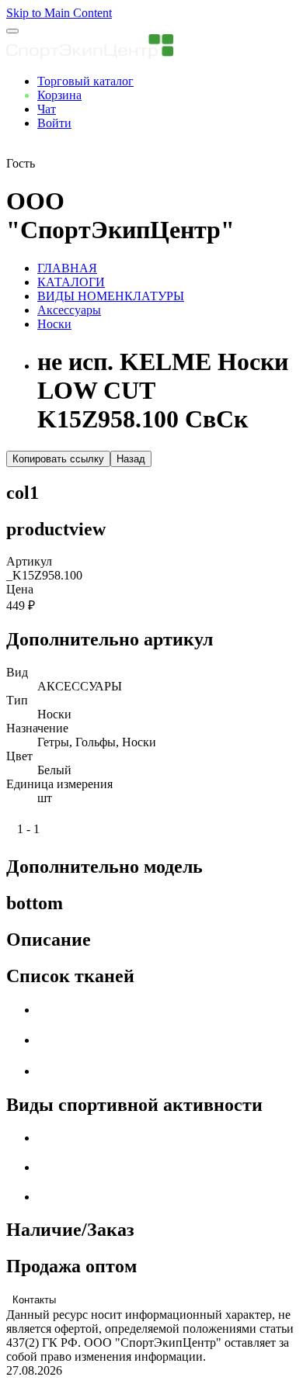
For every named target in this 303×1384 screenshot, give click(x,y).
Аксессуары (69, 310)
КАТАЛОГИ (71, 282)
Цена (19, 589)
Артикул (29, 561)
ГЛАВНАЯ (67, 268)
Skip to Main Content (59, 12)
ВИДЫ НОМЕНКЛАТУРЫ (110, 296)
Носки (54, 323)
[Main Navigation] (12, 31)
